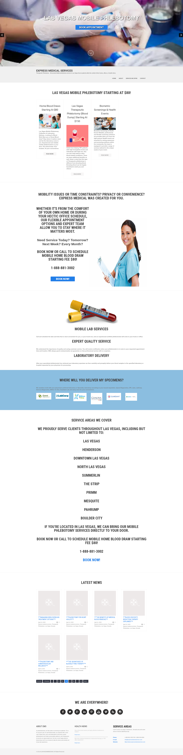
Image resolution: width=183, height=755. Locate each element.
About (121, 78)
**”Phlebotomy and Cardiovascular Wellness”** (45, 664)
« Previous (46, 681)
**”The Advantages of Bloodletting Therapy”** (76, 663)
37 (70, 681)
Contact (143, 78)
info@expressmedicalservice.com (133, 739)
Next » (85, 681)
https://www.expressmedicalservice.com (135, 742)
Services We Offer (131, 78)
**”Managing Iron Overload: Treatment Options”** (49, 618)
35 (62, 681)
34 (59, 681)
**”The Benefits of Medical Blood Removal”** (104, 618)
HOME (114, 78)
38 (73, 681)
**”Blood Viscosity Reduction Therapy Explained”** (130, 619)
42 (81, 681)
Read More (77, 174)
